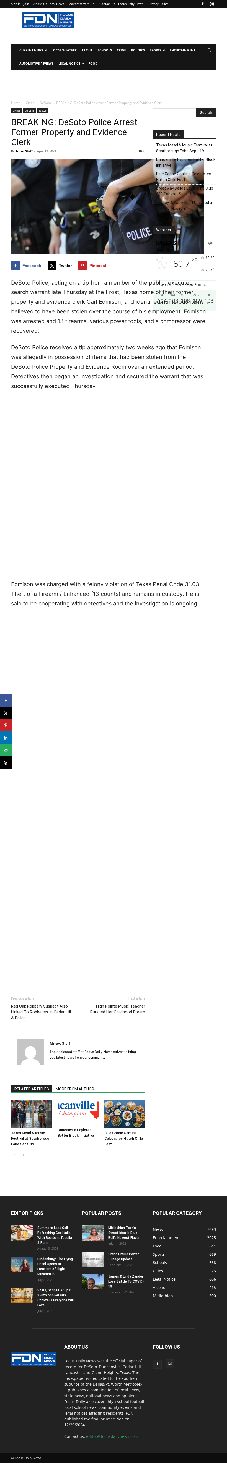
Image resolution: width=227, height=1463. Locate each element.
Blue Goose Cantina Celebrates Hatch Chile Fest (123, 1138)
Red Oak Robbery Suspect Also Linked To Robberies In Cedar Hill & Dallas (41, 1012)
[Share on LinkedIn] (6, 738)
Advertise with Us (81, 4)
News (43, 110)
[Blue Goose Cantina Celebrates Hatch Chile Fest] (124, 1114)
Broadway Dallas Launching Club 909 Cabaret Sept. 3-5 (184, 191)
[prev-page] (14, 1155)
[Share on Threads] (6, 762)
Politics (138, 50)
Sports (155, 50)
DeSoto (45, 102)
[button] (209, 50)
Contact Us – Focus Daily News (121, 4)
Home (15, 102)
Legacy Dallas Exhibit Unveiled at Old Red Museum (185, 205)
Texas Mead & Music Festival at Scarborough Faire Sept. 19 (31, 1138)
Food (93, 63)
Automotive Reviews (36, 63)
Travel (87, 50)
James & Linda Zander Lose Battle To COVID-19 (126, 1281)
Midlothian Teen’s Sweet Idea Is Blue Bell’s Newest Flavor (124, 1233)
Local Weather (64, 50)
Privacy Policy (158, 4)
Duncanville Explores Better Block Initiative (185, 162)
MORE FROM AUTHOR (75, 1089)
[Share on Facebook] (6, 700)
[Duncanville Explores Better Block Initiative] (78, 1113)
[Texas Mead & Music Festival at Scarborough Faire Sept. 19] (31, 1114)
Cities (30, 102)
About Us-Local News (48, 4)
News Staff (24, 151)
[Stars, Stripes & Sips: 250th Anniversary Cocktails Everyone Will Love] (22, 1295)
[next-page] (23, 1155)
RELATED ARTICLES (31, 1089)
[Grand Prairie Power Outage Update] (93, 1259)
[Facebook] (202, 4)
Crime (121, 50)
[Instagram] (212, 4)
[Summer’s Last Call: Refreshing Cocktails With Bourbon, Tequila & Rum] (22, 1233)
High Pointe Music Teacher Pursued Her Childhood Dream (117, 1009)
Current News (31, 50)
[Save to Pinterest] (6, 725)
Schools (105, 50)
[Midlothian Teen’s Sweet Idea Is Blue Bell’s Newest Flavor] (93, 1233)
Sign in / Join (20, 4)
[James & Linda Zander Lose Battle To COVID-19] (93, 1281)
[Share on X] (6, 713)
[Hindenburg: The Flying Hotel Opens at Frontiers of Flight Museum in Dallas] (22, 1264)
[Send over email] (6, 750)
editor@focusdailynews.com (112, 1436)
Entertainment (182, 50)
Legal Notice (69, 63)
